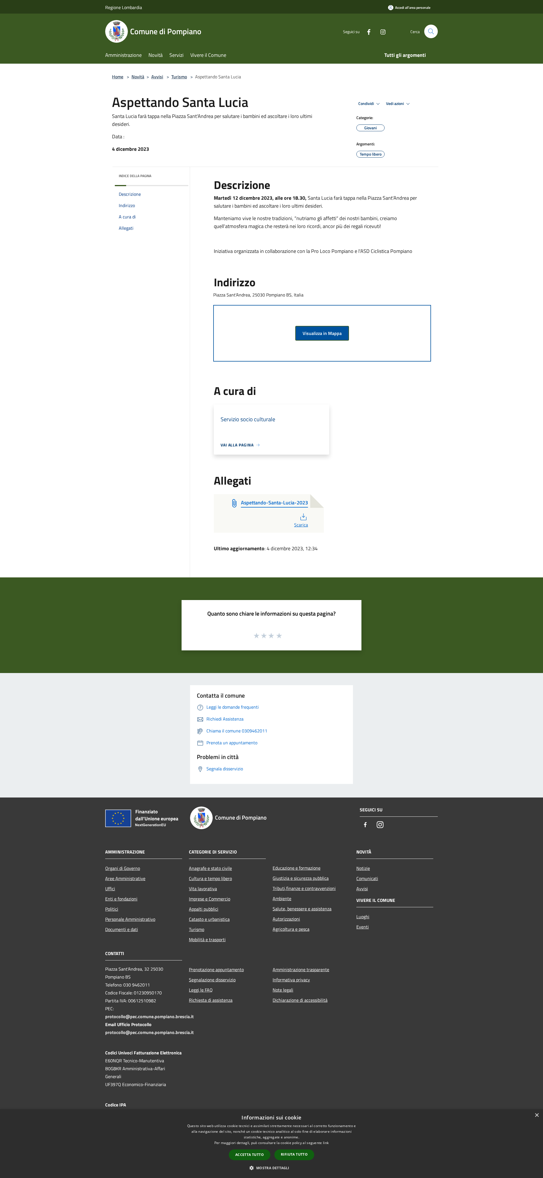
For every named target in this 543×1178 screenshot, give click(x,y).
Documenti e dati (121, 929)
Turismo (179, 76)
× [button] (537, 1115)
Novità (138, 76)
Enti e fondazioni (121, 898)
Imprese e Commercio (209, 898)
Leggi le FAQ (201, 989)
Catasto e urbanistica (209, 919)
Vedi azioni (395, 103)
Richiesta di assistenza (210, 1000)
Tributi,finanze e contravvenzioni (304, 888)
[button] (271, 1167)
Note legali (283, 989)
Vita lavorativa (203, 888)
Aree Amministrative (125, 878)
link (326, 1142)
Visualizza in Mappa (322, 333)
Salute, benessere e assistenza (302, 908)
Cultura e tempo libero (210, 878)
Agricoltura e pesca (291, 929)
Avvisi (157, 76)
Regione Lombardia (123, 7)
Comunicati (367, 878)
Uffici (110, 888)
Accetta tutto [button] (249, 1154)
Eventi (362, 926)
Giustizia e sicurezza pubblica (301, 878)
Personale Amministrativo (130, 919)
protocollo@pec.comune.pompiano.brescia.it (149, 1016)
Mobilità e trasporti (207, 939)
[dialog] (271, 1143)
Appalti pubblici (203, 909)
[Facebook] (366, 31)
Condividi (366, 103)
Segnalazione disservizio (212, 979)
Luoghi (362, 916)
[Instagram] (380, 31)
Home (117, 76)
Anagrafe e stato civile (210, 868)
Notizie (363, 868)
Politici (111, 909)
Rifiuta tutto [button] (294, 1154)
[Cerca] (431, 31)
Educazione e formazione (296, 868)
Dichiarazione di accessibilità (300, 1000)
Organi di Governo (122, 868)
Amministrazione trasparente (301, 969)
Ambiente (282, 898)
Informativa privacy (291, 979)
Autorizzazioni (286, 918)
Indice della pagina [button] (135, 176)
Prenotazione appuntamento (216, 969)
